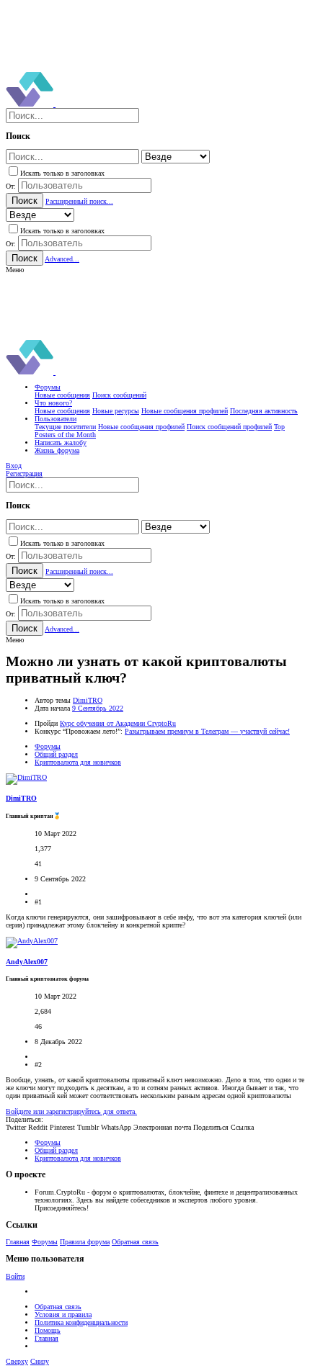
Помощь (48, 1330)
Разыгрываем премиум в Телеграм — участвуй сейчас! (207, 731)
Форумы (45, 1242)
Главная (18, 1242)
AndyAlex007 (27, 962)
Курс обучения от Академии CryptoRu (118, 723)
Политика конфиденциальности (81, 1322)
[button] (15, 270)
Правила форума (85, 1242)
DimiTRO (87, 700)
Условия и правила (63, 1314)
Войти (15, 1276)
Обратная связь (135, 1242)
